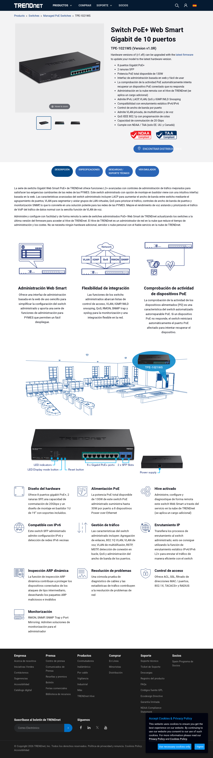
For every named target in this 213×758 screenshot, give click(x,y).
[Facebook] (80, 727)
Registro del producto (153, 678)
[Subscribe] (68, 728)
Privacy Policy (157, 739)
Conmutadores (85, 661)
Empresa (20, 655)
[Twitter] (97, 727)
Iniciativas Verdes (24, 666)
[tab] (62, 171)
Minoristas (115, 666)
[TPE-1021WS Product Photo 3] (59, 123)
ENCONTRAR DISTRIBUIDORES (158, 148)
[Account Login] (186, 5)
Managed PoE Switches (57, 15)
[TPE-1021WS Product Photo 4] (75, 123)
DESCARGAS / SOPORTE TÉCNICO (119, 171)
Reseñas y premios (56, 676)
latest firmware (184, 54)
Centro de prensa (55, 661)
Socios (123, 5)
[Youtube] (105, 727)
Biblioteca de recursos (58, 694)
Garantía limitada (150, 702)
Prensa (50, 655)
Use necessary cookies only (174, 746)
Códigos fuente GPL (152, 690)
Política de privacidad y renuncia (106, 746)
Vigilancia (82, 678)
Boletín (50, 682)
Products (19, 15)
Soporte (102, 5)
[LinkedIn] (89, 727)
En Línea (113, 661)
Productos (84, 655)
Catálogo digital (23, 690)
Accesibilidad (21, 684)
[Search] (177, 5)
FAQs (143, 684)
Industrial (82, 684)
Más (79, 690)
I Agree (200, 746)
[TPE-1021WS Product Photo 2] (43, 123)
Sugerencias (21, 678)
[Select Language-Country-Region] (194, 5)
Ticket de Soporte (150, 666)
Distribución (115, 672)
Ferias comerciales (56, 688)
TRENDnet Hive (86, 696)
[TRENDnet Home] (28, 5)
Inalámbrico (84, 666)
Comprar (85, 5)
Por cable (82, 672)
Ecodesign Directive (152, 696)
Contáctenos (21, 672)
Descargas (146, 672)
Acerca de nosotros (25, 661)
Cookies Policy (133, 746)
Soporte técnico (149, 661)
